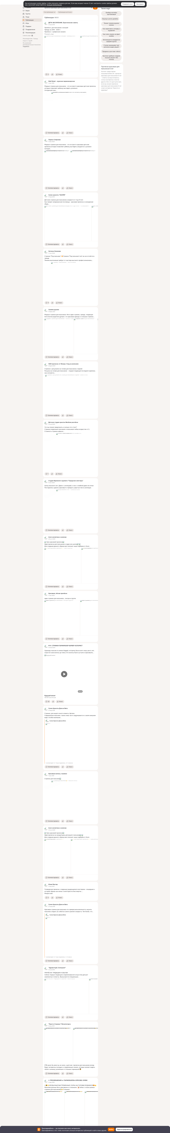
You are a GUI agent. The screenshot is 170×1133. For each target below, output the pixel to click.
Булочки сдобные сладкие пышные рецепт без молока (111, 57)
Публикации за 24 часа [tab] (65, 12)
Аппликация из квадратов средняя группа (111, 40)
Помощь (35, 38)
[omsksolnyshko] (46, 968)
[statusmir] (46, 594)
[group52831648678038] (46, 905)
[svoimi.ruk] (46, 310)
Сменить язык (27, 35)
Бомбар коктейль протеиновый (111, 13)
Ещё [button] (30, 41)
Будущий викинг (49, 695)
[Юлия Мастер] (46, 885)
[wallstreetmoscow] (46, 82)
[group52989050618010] (46, 1081)
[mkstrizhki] (46, 646)
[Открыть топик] (70, 30)
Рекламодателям (27, 38)
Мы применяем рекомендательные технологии (32, 44)
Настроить (139, 4)
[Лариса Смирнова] (46, 140)
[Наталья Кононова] (46, 252)
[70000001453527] (46, 423)
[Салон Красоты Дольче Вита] (46, 709)
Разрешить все (128, 4)
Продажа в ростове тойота (111, 51)
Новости (25, 41)
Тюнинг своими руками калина (111, 24)
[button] (47, 74)
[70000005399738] (46, 481)
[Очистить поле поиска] (91, 8)
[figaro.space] (46, 364)
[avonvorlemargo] (46, 538)
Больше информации (54, 5)
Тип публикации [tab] (48, 12)
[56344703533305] (46, 1024)
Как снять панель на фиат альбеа (111, 35)
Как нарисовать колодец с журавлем (112, 29)
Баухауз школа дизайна (110, 19)
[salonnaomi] (46, 195)
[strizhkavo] (46, 774)
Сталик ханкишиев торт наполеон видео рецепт (112, 46)
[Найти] (95, 7)
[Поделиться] (52, 74)
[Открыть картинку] (62, 53)
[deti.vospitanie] (46, 23)
